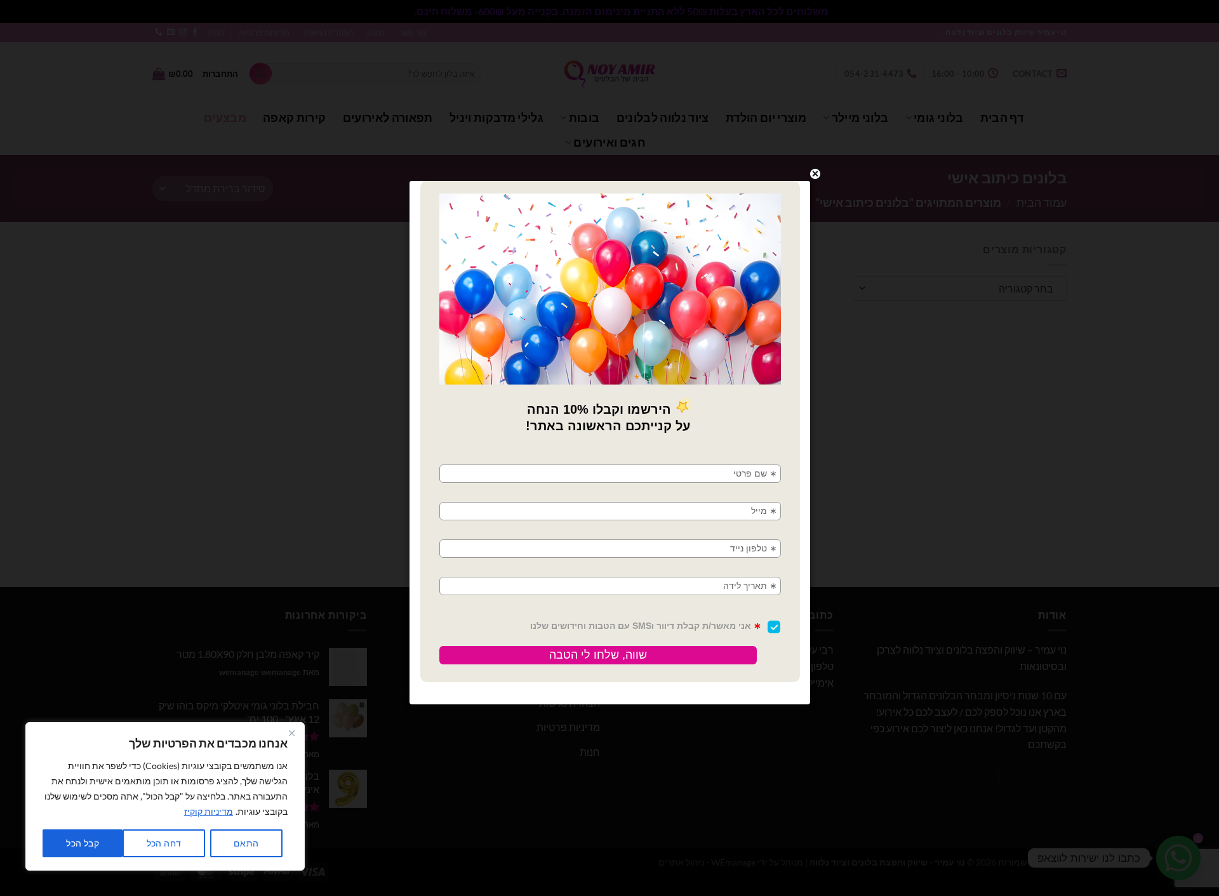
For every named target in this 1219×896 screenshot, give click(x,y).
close (815, 173)
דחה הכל (164, 843)
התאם (246, 843)
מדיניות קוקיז (208, 811)
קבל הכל (82, 843)
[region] (165, 796)
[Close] (291, 733)
